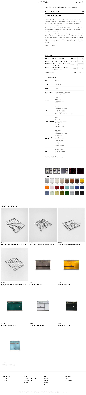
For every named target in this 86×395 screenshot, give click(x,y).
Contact (46, 380)
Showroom (26, 382)
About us (46, 378)
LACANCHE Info (28, 380)
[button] (82, 2)
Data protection (68, 380)
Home (46, 7)
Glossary (46, 382)
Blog (45, 384)
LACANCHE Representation (30, 378)
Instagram (5, 378)
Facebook (5, 380)
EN (79, 2)
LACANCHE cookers (59, 7)
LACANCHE (51, 7)
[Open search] (76, 2)
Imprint (66, 378)
